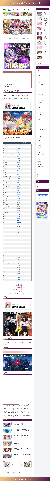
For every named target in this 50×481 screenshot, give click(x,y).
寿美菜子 (19, 172)
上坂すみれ (19, 196)
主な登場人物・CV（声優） (10, 76)
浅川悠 (25, 412)
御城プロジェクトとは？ (9, 74)
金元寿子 (19, 198)
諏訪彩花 (19, 230)
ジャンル (8, 404)
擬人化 (24, 411)
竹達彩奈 (19, 170)
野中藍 (18, 228)
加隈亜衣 (19, 218)
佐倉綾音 (19, 241)
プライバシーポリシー (42, 186)
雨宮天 (18, 182)
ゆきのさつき (14, 405)
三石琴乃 (23, 405)
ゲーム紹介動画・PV (10, 84)
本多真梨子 (9, 412)
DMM (20, 404)
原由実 (18, 190)
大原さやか (19, 158)
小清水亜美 (19, 152)
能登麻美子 (5, 415)
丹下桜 (18, 168)
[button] (48, 63)
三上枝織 (19, 405)
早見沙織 (19, 164)
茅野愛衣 (19, 178)
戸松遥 (18, 176)
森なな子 (17, 412)
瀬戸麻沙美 (29, 412)
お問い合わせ (40, 185)
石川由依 (19, 192)
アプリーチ (18, 105)
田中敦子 (19, 174)
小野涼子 (9, 411)
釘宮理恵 (19, 162)
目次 (16, 71)
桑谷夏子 (13, 412)
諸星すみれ (28, 415)
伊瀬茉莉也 (5, 408)
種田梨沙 (19, 200)
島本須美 (13, 411)
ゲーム (4, 404)
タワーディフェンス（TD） (14, 404)
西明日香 (20, 415)
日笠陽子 (19, 188)
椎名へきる (21, 412)
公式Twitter (7, 86)
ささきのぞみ (29, 404)
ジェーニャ (5, 405)
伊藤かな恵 (9, 408)
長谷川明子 (16, 416)
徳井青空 (19, 210)
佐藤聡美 (19, 148)
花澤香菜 (19, 214)
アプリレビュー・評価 (9, 80)
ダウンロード (7, 78)
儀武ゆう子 (21, 408)
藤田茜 (18, 263)
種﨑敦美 (19, 222)
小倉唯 (18, 144)
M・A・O (19, 247)
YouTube (6, 82)
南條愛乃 (19, 267)
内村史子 (26, 408)
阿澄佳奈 (19, 279)
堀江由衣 (19, 156)
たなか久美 (9, 405)
